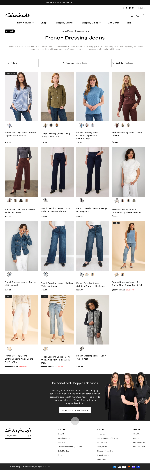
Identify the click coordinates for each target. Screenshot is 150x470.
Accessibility (101, 459)
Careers (136, 438)
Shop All (61, 434)
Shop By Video (90, 23)
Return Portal (102, 442)
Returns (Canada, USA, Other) (108, 438)
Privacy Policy (102, 447)
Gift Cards (113, 23)
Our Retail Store (139, 442)
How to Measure (103, 455)
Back (11, 31)
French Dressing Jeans (78, 31)
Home (63, 31)
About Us (136, 434)
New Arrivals (24, 23)
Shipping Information (105, 451)
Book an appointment (75, 410)
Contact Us (101, 434)
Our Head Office (139, 447)
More (118, 49)
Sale (129, 23)
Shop (44, 23)
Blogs (60, 455)
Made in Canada (64, 438)
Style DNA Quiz (63, 451)
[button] (143, 15)
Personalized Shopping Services (70, 447)
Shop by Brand (64, 23)
